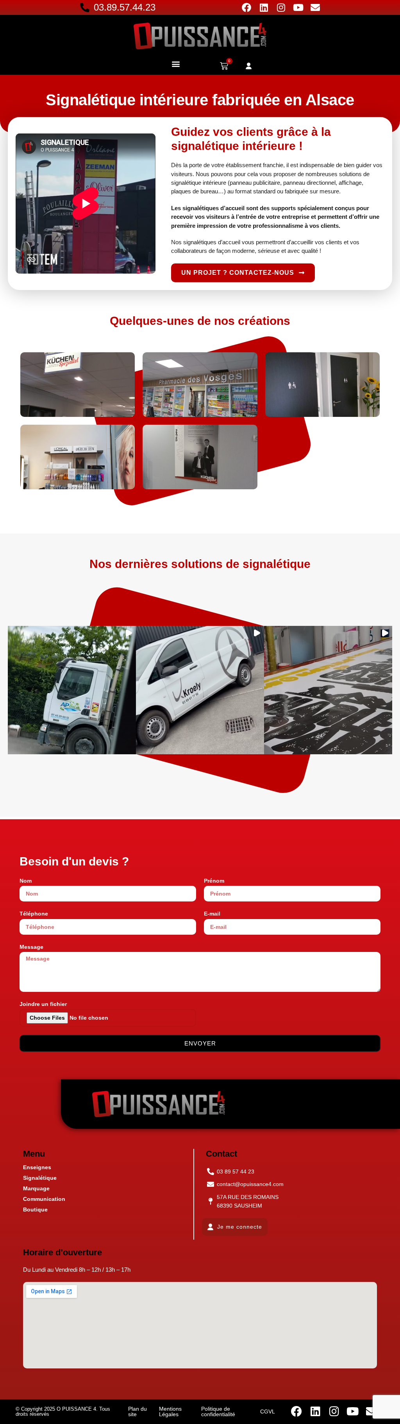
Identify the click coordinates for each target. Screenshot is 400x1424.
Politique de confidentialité (218, 1411)
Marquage (36, 1188)
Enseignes (37, 1167)
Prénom (214, 881)
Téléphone (34, 913)
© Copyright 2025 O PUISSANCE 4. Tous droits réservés (63, 1411)
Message (31, 947)
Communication (44, 1199)
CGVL (267, 1411)
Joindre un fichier (43, 1004)
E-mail (212, 913)
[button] (175, 63)
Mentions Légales (170, 1411)
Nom (26, 881)
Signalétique (40, 1178)
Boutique (35, 1209)
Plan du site (137, 1411)
